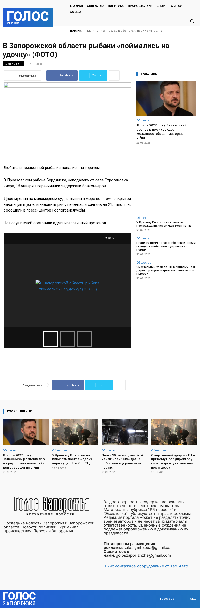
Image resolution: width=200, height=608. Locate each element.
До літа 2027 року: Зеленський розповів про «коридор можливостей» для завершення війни (162, 131)
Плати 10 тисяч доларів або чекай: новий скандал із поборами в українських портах (166, 246)
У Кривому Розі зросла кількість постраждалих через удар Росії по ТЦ (163, 224)
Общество (13, 64)
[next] (194, 31)
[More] (114, 75)
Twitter (192, 598)
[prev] (186, 31)
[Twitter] (183, 599)
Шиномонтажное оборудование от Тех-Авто (146, 566)
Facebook (167, 598)
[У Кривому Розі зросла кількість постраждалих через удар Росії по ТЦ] (75, 432)
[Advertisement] (166, 177)
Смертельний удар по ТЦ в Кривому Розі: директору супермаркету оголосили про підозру (166, 270)
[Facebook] (155, 599)
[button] (191, 20)
